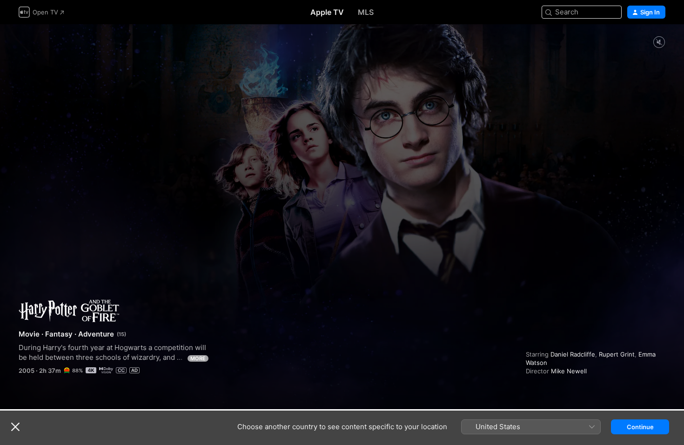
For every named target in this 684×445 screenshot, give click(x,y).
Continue (640, 427)
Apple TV (327, 12)
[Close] (15, 427)
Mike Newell (569, 371)
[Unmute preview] (658, 42)
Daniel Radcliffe (572, 354)
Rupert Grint (617, 354)
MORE (198, 358)
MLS (366, 12)
